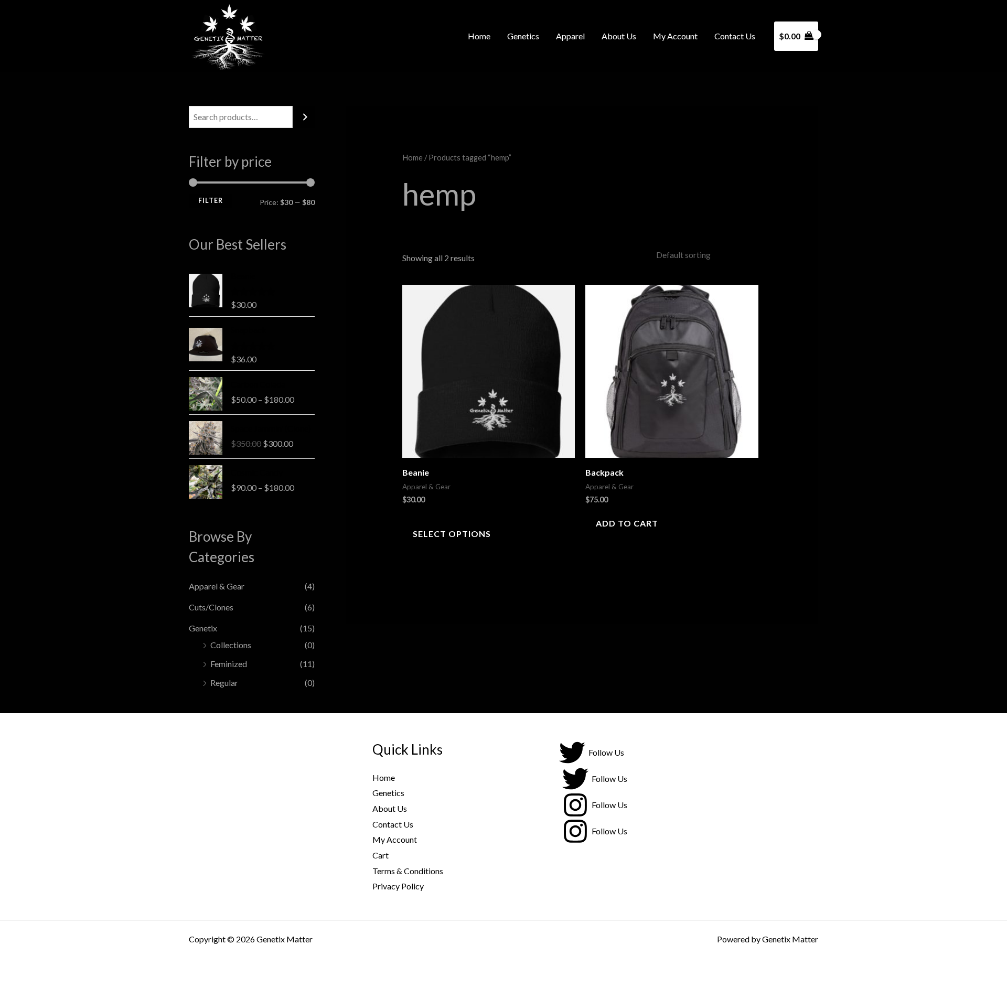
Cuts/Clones (211, 607)
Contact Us (734, 36)
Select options (452, 534)
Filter (210, 201)
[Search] (305, 117)
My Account (675, 36)
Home (479, 36)
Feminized (228, 664)
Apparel (570, 36)
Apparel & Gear (216, 586)
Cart (380, 855)
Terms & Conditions (407, 871)
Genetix (203, 628)
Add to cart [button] (627, 523)
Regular (224, 683)
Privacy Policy (398, 886)
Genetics (523, 36)
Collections (230, 645)
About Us (619, 36)
